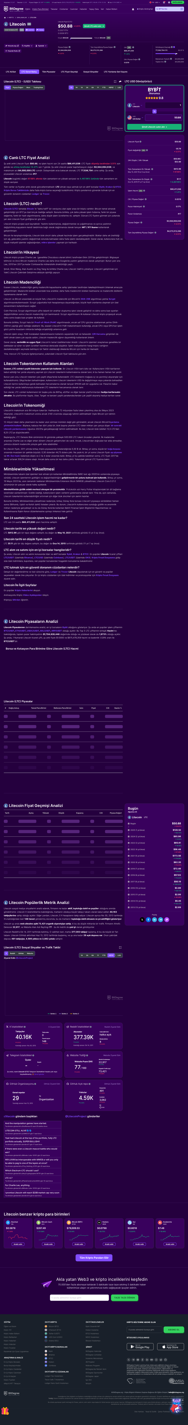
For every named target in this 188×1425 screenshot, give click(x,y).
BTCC (118, 187)
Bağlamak (178, 2)
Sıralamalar (22, 17)
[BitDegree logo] (11, 1393)
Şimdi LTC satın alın (93, 26)
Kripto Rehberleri (10, 1337)
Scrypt (112, 299)
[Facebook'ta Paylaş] (148, 919)
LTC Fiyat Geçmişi (69, 72)
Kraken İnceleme (92, 1330)
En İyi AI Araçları (10, 1376)
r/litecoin (9, 1116)
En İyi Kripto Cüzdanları (12, 1369)
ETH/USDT (20, 630)
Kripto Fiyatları (9, 1380)
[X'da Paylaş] (142, 919)
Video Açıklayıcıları (32, 595)
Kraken (109, 187)
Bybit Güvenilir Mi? (93, 1326)
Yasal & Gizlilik (150, 1412)
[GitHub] (165, 1360)
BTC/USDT (9, 630)
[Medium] (152, 1360)
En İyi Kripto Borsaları (12, 1362)
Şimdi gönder (39, 1074)
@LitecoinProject (24, 958)
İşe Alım (89, 1380)
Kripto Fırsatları (9, 1348)
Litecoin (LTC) (11, 208)
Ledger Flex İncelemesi (54, 1376)
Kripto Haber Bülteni (11, 1333)
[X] (129, 1360)
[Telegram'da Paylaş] (160, 919)
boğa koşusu (114, 449)
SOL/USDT (45, 630)
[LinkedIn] (147, 1360)
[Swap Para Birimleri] (154, 111)
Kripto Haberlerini (24, 590)
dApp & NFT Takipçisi (12, 1383)
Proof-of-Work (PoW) (45, 322)
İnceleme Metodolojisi (94, 1358)
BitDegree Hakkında (93, 1351)
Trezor (46, 194)
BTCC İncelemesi (92, 1333)
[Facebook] (142, 1360)
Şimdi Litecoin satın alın (153, 127)
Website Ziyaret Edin (111, 1055)
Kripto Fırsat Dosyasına (103, 557)
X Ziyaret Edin (54, 1027)
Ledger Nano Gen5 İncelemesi (56, 1383)
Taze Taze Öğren (124, 1297)
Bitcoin (30, 208)
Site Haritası (139, 1412)
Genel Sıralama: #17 (11, 30)
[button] (114, 2)
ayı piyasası (116, 452)
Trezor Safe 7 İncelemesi (54, 1380)
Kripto (11, 17)
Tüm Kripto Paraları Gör (94, 1257)
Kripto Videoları (10, 1344)
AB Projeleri (90, 1362)
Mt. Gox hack (13, 456)
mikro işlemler (48, 242)
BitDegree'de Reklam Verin (96, 1369)
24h (129, 47)
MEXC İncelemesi (92, 1337)
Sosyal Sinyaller (91, 72)
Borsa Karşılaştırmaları (12, 1365)
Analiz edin (18, 1244)
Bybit (101, 187)
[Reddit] (161, 1360)
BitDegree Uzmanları (94, 1355)
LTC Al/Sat (11, 72)
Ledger (35, 194)
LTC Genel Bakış (29, 72)
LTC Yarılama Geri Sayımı (115, 72)
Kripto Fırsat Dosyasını (107, 575)
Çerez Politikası (164, 1412)
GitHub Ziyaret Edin (52, 1084)
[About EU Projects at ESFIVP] (136, 1380)
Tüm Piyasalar (49, 72)
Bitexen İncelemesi (93, 1341)
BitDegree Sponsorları (94, 1373)
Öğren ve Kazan (10, 1326)
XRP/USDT (56, 630)
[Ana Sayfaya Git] (6, 17)
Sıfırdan (16, 599)
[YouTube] (138, 1360)
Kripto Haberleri (10, 1341)
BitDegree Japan (92, 1376)
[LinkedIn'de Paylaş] (154, 919)
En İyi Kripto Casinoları (12, 1373)
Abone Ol (173, 1329)
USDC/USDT (33, 630)
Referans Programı (93, 1365)
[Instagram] (156, 1360)
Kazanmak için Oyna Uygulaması (16, 1351)
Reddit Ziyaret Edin (112, 1027)
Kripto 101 (8, 1330)
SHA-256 (85, 299)
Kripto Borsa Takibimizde (16, 190)
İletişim (88, 1383)
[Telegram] (133, 1360)
